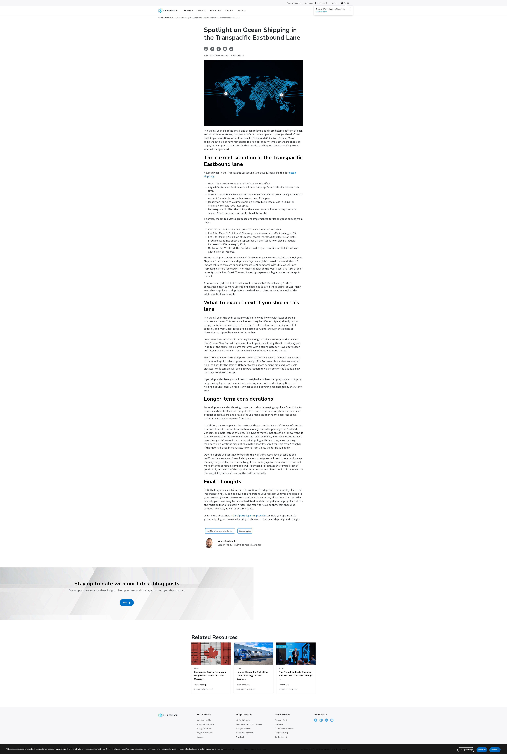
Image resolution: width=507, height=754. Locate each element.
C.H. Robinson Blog (182, 18)
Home (160, 18)
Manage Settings (466, 749)
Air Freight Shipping (243, 720)
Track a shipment (293, 3)
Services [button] (188, 10)
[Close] (349, 9)
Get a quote (308, 3)
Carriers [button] (201, 10)
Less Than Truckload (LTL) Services (249, 724)
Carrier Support (281, 737)
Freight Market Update (205, 724)
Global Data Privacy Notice (116, 749)
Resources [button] (215, 10)
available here (321, 11)
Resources (169, 18)
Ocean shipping (245, 531)
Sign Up (127, 602)
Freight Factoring (281, 733)
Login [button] (333, 3)
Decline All (494, 749)
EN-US (346, 3)
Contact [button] (241, 10)
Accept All (482, 749)
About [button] (228, 10)
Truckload (240, 737)
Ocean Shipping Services (245, 733)
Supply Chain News (204, 728)
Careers (200, 737)
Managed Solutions (243, 728)
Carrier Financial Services (284, 728)
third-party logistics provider (249, 515)
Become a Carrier (281, 720)
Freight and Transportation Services (220, 531)
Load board (322, 3)
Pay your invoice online (205, 733)
